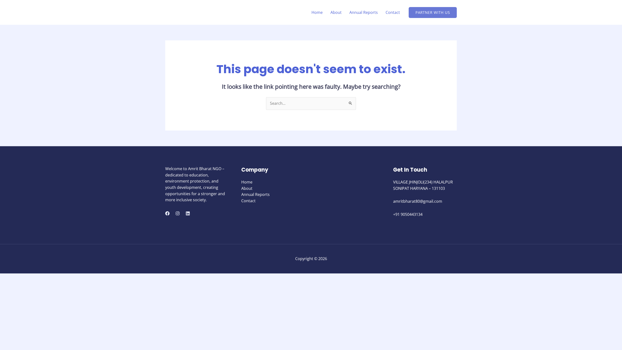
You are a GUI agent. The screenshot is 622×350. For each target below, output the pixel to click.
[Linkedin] (188, 213)
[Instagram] (177, 213)
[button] (433, 12)
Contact (393, 12)
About (336, 12)
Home (317, 12)
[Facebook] (167, 213)
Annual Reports (363, 12)
